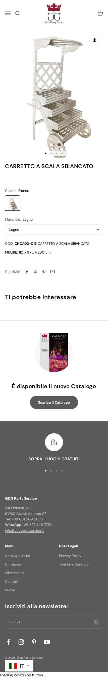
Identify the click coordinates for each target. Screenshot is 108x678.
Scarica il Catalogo (54, 402)
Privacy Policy (70, 555)
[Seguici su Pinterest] (34, 642)
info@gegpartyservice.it (24, 530)
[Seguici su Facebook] (8, 642)
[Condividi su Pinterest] (44, 271)
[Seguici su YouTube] (46, 642)
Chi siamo (13, 564)
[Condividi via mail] (52, 271)
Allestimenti (14, 573)
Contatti (11, 581)
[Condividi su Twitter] (35, 271)
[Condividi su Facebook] (27, 271)
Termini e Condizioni (75, 564)
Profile (10, 590)
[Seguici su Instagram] (21, 642)
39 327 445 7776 (37, 524)
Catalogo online (17, 555)
